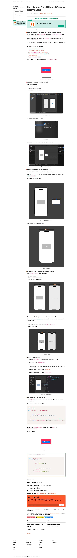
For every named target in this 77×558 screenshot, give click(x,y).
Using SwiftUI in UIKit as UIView (33, 488)
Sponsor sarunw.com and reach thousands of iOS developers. (46, 29)
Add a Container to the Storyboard (19, 10)
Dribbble (40, 545)
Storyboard (49, 13)
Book (33, 1)
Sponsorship (51, 1)
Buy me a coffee (29, 545)
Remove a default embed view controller (18, 11)
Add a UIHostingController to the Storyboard (19, 13)
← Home (28, 533)
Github (40, 547)
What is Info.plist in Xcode (53, 524)
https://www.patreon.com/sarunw (54, 513)
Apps (30, 1)
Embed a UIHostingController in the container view (19, 15)
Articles (18, 1)
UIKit (45, 13)
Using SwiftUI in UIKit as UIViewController (35, 490)
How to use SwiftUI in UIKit (32, 483)
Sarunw (14, 1)
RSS (63, 1)
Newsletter (26, 1)
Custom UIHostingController (32, 482)
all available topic (52, 493)
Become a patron (58, 1)
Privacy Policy (54, 542)
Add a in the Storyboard (38, 52)
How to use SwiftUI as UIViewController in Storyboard (40, 35)
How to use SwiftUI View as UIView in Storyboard (18, 8)
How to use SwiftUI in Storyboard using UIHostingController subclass (40, 487)
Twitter (38, 509)
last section (48, 369)
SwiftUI (41, 13)
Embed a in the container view (39, 53)
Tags (22, 1)
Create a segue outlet (33, 55)
